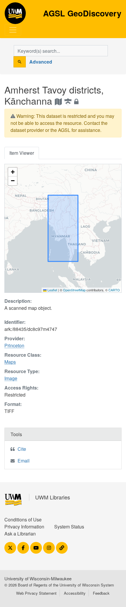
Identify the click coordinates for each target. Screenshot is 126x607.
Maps (10, 361)
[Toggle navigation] (13, 30)
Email (24, 460)
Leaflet (52, 290)
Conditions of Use (23, 519)
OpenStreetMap (74, 290)
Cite (22, 449)
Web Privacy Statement (36, 593)
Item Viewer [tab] (21, 152)
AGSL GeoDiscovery (15, 15)
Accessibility (75, 593)
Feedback (101, 593)
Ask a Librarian (20, 533)
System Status (69, 526)
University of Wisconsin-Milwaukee (37, 578)
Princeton (14, 345)
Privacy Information (24, 526)
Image (10, 378)
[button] (12, 172)
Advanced (40, 61)
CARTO (114, 290)
